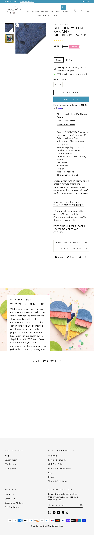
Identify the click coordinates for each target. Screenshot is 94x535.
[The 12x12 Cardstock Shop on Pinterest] (63, 512)
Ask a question (71, 249)
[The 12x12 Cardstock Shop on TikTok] (67, 512)
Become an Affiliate (14, 503)
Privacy (51, 477)
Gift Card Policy (55, 464)
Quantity (59, 80)
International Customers (59, 468)
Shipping (52, 455)
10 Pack (69, 60)
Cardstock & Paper (32, 11)
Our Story (9, 494)
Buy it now (71, 99)
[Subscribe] (81, 505)
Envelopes (44, 11)
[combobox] (47, 7)
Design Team (11, 459)
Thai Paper (60, 24)
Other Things (55, 11)
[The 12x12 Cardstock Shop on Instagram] (49, 512)
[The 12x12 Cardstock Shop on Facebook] (54, 512)
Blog (7, 455)
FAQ (50, 472)
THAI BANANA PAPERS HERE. (68, 205)
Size (56, 55)
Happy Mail (10, 468)
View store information (66, 125)
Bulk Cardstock (12, 507)
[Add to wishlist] (17, 25)
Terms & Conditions (57, 481)
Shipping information (71, 243)
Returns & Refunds (57, 459)
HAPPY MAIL (65, 11)
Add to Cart (17, 420)
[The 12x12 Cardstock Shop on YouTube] (58, 512)
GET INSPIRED (52, 15)
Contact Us (10, 498)
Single (59, 60)
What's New (41, 15)
